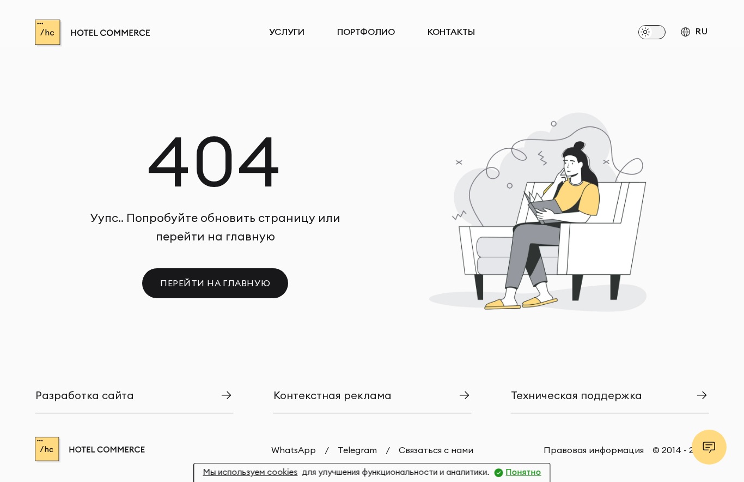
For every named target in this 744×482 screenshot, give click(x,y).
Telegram (357, 449)
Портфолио (366, 32)
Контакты (451, 32)
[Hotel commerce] (122, 33)
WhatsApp (293, 449)
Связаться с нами (436, 449)
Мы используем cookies (250, 472)
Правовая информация (594, 449)
